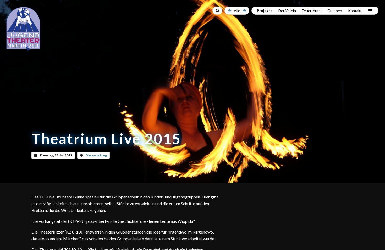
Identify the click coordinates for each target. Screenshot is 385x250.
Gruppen (334, 10)
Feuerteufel (311, 10)
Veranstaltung (96, 155)
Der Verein (287, 10)
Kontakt (355, 10)
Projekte (264, 10)
